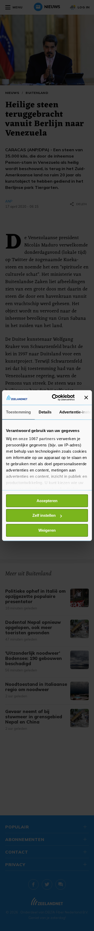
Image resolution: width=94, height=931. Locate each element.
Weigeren (47, 530)
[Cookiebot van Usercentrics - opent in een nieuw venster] (55, 397)
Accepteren (47, 500)
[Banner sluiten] (86, 397)
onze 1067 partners (37, 438)
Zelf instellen (44, 515)
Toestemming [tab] (18, 412)
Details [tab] (45, 412)
